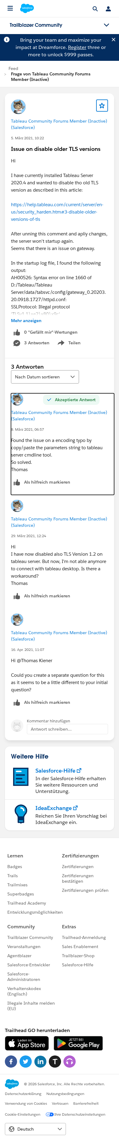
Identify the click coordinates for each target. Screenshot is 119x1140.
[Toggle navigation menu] (106, 25)
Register (77, 47)
